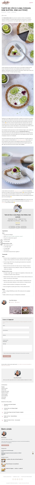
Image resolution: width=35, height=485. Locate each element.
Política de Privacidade (26, 476)
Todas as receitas (7, 476)
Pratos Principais (4, 394)
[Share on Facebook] (1, 240)
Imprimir (12, 227)
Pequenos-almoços (4, 392)
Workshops (3, 398)
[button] (31, 3)
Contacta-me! (5, 445)
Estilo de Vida (3, 389)
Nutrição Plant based (5, 391)
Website (4, 335)
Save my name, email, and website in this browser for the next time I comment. (16, 353)
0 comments (8, 12)
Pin (18, 227)
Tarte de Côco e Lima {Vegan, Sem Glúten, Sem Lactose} (16, 9)
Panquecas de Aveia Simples (10, 404)
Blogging (2, 386)
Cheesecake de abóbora (21, 140)
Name (4, 325)
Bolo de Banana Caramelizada (12, 463)
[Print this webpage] (1, 244)
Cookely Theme (21, 483)
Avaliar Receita (5, 340)
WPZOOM (27, 483)
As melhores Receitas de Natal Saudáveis (14, 459)
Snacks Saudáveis (4, 395)
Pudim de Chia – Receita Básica (10, 416)
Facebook (12, 302)
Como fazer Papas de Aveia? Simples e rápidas (13, 412)
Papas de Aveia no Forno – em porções (12, 420)
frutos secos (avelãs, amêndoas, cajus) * (14, 236)
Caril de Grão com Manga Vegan (11, 408)
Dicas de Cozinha (4, 388)
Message (4, 343)
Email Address (5, 330)
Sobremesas (3, 397)
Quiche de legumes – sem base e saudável (14, 468)
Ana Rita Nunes (14, 12)
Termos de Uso (16, 476)
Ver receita (5, 15)
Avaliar (24, 227)
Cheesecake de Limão (18, 190)
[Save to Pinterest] (1, 242)
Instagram (18, 302)
